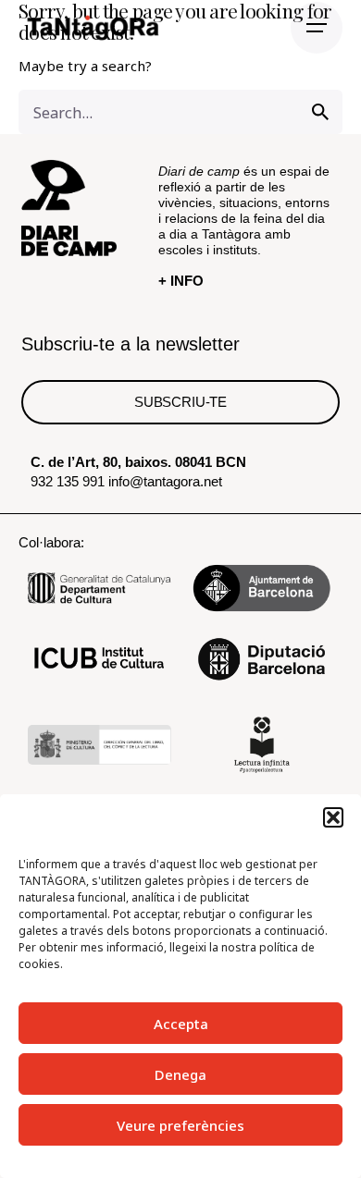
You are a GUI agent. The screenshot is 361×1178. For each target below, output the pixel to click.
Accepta (181, 1023)
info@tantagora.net (165, 481)
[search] (320, 112)
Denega (180, 1074)
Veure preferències (180, 1125)
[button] (333, 817)
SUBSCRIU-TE (180, 402)
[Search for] (180, 112)
